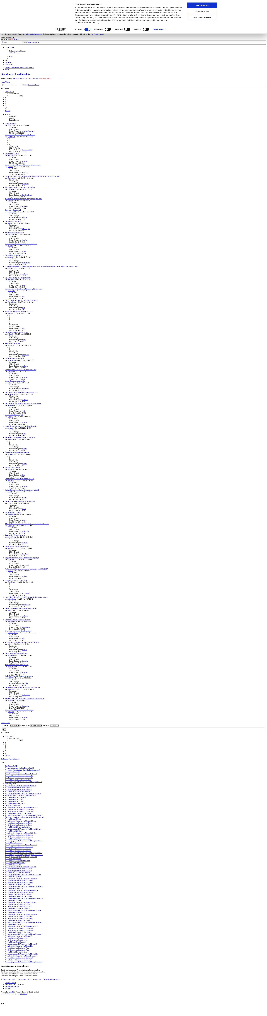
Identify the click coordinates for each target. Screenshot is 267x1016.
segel (9, 610)
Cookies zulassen (202, 5)
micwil (10, 644)
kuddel (24, 449)
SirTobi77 (25, 565)
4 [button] (5, 103)
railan (24, 520)
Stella (10, 313)
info (23, 296)
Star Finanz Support (97, 34)
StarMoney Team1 (44, 78)
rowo (24, 509)
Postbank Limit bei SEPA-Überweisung (18, 620)
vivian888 (11, 439)
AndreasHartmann (28, 131)
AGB (29, 979)
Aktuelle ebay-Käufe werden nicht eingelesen (20, 501)
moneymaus (26, 627)
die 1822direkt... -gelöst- (13, 512)
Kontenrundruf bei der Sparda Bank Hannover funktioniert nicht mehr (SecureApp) (32, 176)
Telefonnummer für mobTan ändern (16, 665)
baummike (11, 291)
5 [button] (5, 105)
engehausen (12, 360)
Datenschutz (37, 979)
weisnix (24, 576)
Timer (10, 223)
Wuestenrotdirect (10, 123)
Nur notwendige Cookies (202, 17)
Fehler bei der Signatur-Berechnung (17, 546)
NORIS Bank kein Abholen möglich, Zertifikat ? (21, 300)
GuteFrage (11, 582)
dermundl (11, 345)
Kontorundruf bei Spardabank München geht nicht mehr (23, 289)
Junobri (10, 234)
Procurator (25, 706)
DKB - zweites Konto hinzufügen (16, 653)
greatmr (24, 172)
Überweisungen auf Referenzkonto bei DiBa (19, 479)
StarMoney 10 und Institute (15, 74)
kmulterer (11, 548)
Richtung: (46, 725)
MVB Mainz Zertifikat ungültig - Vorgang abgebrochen (23, 199)
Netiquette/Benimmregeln (33, 34)
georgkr (10, 428)
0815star (25, 206)
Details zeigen (158, 29)
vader (24, 340)
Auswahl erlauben (202, 11)
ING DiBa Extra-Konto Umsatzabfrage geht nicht (21, 392)
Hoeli (10, 700)
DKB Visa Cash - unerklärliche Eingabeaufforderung (22, 687)
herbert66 (11, 257)
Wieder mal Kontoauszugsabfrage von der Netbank (22, 642)
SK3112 (25, 683)
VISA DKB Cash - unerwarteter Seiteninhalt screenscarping (25, 698)
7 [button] (5, 109)
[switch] (108, 29)
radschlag (25, 184)
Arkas (10, 503)
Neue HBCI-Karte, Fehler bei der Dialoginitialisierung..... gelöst (26, 597)
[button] (9, 92)
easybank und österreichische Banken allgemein (21, 426)
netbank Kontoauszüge (12, 467)
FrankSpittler (12, 302)
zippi (9, 125)
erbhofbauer (12, 599)
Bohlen (10, 167)
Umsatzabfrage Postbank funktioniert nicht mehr (21, 244)
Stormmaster (12, 178)
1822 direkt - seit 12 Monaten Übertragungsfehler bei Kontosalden (27, 524)
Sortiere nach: (25, 725)
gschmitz (11, 621)
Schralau (11, 655)
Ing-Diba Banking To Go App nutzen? (17, 278)
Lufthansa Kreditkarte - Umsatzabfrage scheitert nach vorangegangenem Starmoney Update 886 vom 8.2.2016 (41, 266)
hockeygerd (12, 514)
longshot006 (12, 212)
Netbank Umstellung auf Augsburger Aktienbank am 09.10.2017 (26, 569)
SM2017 (11, 155)
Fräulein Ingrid (27, 195)
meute (24, 285)
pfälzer (24, 217)
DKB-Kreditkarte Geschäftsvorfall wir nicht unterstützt (23, 403)
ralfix (9, 383)
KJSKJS (11, 678)
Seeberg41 (11, 137)
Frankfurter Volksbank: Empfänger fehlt (18, 631)
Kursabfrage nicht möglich (14, 255)
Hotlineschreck (13, 633)
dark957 (10, 454)
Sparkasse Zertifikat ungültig (14, 415)
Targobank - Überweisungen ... (15, 535)
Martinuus (11, 667)
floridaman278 (27, 150)
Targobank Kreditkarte (12, 343)
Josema (10, 200)
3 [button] (5, 101)
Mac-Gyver (26, 229)
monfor (10, 571)
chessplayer (26, 263)
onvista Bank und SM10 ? (13, 221)
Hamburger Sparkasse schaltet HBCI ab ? (18, 311)
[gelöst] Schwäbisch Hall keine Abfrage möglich (21, 608)
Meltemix (11, 480)
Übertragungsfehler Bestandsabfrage (17, 452)
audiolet (25, 161)
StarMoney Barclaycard (13, 210)
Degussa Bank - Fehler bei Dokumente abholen (20, 370)
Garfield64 (11, 189)
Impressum (22, 979)
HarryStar (11, 526)
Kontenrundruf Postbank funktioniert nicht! (19, 710)
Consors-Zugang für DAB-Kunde (16, 580)
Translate (16, 39)
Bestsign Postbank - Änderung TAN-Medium (20, 187)
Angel (24, 251)
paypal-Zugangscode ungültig (15, 381)
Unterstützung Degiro (12, 154)
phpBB (11, 992)
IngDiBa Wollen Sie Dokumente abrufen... (19, 676)
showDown (12, 537)
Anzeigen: (6, 725)
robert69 (10, 334)
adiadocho (11, 394)
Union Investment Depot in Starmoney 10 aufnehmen (22, 165)
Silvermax (11, 279)
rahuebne (11, 712)
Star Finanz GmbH (17, 78)
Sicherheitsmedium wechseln (14, 232)
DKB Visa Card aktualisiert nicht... (16, 332)
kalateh (10, 246)
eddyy (10, 268)
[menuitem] (17, 51)
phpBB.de (23, 994)
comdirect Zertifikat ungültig (14, 358)
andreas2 (11, 405)
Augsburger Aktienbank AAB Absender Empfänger (22, 558)
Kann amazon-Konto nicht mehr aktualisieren (20, 135)
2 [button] (5, 99)
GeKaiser (11, 559)
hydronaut (25, 388)
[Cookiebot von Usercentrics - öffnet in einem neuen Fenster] (61, 29)
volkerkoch (11, 689)
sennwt (10, 371)
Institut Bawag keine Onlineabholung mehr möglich (22, 490)
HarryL (10, 417)
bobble (10, 492)
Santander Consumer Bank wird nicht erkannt (20, 437)
